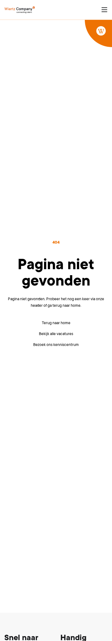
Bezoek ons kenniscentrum (56, 344)
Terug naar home (56, 323)
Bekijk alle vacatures (56, 334)
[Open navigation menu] (104, 10)
